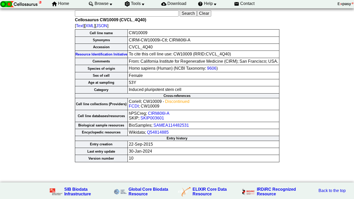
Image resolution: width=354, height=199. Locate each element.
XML (90, 26)
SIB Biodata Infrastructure (77, 191)
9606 (211, 68)
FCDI (134, 106)
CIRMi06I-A (158, 113)
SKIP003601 (152, 118)
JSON (101, 26)
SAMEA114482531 (171, 125)
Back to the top (332, 190)
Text (79, 26)
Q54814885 (158, 132)
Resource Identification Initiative (101, 54)
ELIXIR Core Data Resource (210, 191)
